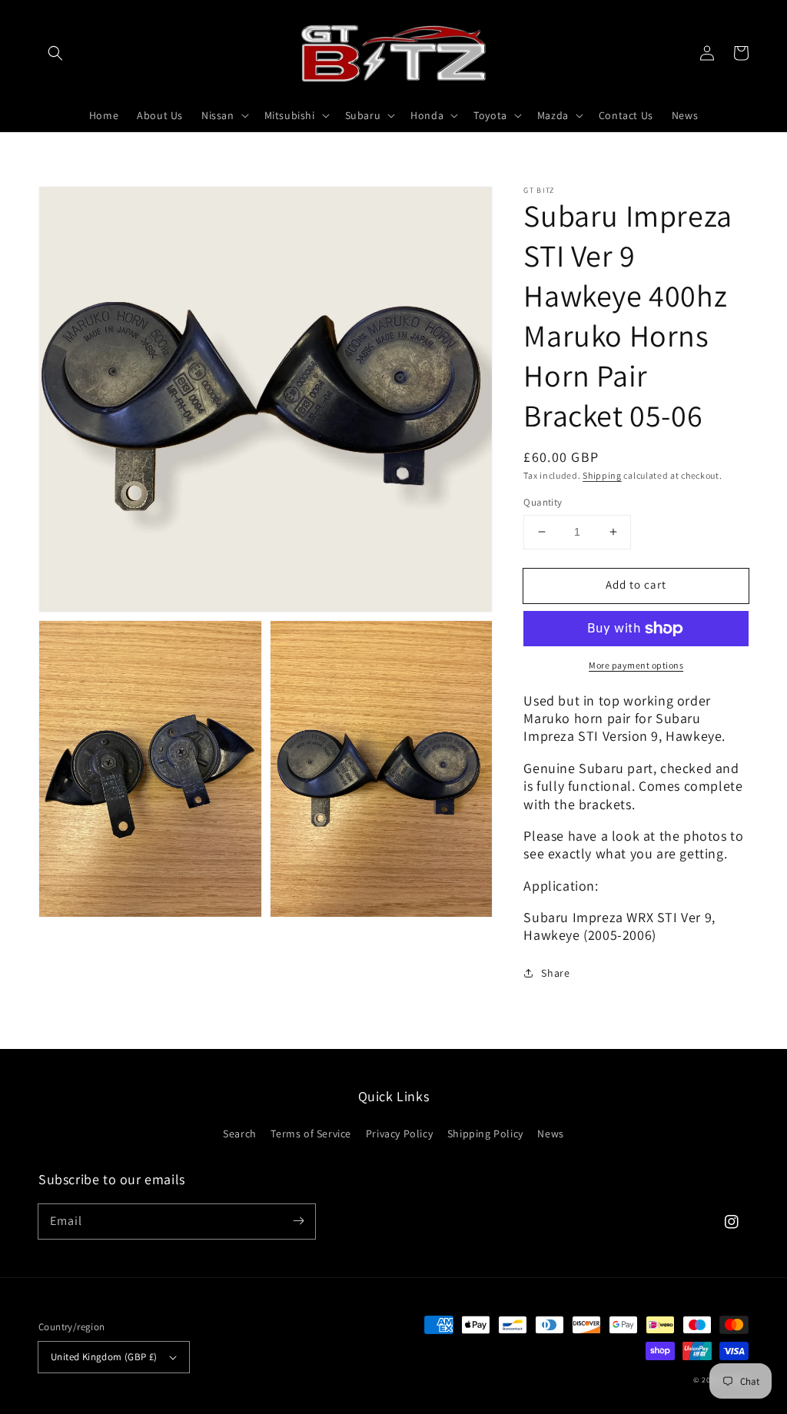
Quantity (542, 502)
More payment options (636, 665)
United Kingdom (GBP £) (104, 1356)
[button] (55, 53)
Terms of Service (311, 1133)
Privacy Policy (399, 1133)
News (550, 1133)
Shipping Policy (485, 1133)
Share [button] (555, 973)
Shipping (602, 475)
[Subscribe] (298, 1221)
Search (240, 1133)
